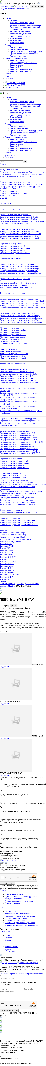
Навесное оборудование (20, 36)
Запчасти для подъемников (21, 71)
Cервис (8, 74)
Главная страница (7, 584)
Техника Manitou (17, 43)
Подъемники (15, 20)
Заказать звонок (37, 6)
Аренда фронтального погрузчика (24, 54)
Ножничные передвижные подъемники (21, 925)
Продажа (8, 18)
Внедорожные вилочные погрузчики (25, 25)
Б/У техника (10, 951)
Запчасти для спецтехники (16, 58)
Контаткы (9, 938)
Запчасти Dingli (16, 65)
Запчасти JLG (15, 67)
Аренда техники (22, 9)
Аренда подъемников (19, 49)
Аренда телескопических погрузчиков (26, 51)
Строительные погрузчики (16, 918)
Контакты (9, 78)
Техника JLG (15, 40)
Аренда (8, 45)
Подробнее (4, 666)
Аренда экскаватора (18, 56)
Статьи (8, 940)
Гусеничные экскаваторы (15, 920)
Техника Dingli (16, 38)
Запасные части (11, 947)
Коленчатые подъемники (20, 34)
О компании (10, 76)
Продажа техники (7, 9)
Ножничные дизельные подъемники (20, 923)
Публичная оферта (8, 974)
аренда (13, 606)
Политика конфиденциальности (29, 974)
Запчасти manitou (17, 60)
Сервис (8, 949)
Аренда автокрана (17, 47)
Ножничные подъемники (20, 31)
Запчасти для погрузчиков (21, 69)
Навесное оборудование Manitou (23, 63)
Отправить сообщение (9, 1011)
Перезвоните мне (7, 883)
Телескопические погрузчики (22, 23)
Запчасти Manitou (7, 586)
